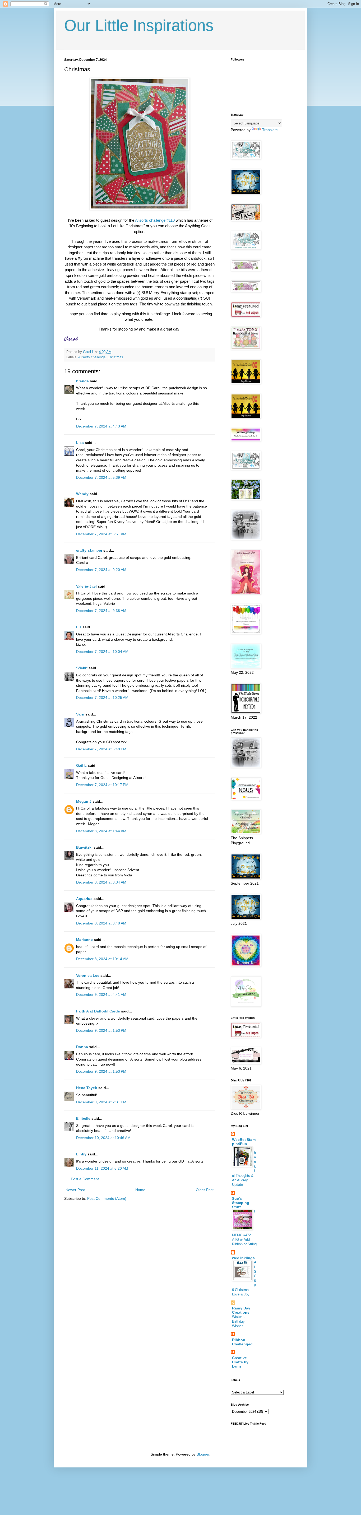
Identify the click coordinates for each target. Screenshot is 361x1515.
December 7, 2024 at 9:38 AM (101, 610)
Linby (81, 1154)
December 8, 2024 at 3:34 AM (101, 882)
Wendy (82, 494)
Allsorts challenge (91, 357)
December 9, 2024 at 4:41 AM (101, 994)
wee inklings (243, 1258)
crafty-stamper (89, 550)
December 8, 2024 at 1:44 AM (101, 831)
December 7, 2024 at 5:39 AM (101, 477)
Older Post (205, 1190)
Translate (270, 130)
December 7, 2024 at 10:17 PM (102, 785)
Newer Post (75, 1190)
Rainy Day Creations (241, 1310)
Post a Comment (85, 1179)
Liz (78, 627)
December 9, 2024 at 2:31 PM (101, 1102)
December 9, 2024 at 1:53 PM (101, 1030)
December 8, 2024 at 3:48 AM (101, 923)
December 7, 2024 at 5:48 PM (101, 749)
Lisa (80, 442)
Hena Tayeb (86, 1088)
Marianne (84, 939)
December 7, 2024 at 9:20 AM (101, 570)
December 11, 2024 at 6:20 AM (102, 1168)
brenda (82, 381)
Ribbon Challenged (242, 1342)
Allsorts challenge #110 (155, 220)
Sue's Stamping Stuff (240, 1202)
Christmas (115, 357)
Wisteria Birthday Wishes (238, 1321)
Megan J (83, 801)
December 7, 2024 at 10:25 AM (102, 697)
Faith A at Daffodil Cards (98, 1011)
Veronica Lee (87, 975)
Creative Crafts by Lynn (240, 1362)
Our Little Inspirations (139, 25)
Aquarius (84, 898)
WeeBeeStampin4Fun (244, 1141)
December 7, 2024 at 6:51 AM (101, 534)
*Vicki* (81, 668)
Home (140, 1190)
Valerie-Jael (86, 586)
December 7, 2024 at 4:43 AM (101, 426)
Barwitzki (84, 847)
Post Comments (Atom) (106, 1198)
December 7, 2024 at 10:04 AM (102, 651)
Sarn (80, 714)
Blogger (203, 1454)
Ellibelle (83, 1118)
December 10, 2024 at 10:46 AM (103, 1138)
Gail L (81, 765)
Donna (82, 1047)
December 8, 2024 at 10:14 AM (102, 959)
